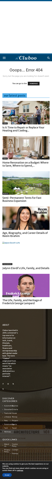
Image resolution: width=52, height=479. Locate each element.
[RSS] (13, 384)
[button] (4, 58)
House (5, 123)
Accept (7, 475)
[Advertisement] (26, 27)
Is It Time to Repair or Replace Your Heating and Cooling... (23, 129)
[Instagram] (8, 384)
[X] (3, 389)
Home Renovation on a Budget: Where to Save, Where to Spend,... (25, 164)
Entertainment (7, 229)
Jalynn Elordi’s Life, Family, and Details (25, 268)
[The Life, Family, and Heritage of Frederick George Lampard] (26, 285)
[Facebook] (3, 384)
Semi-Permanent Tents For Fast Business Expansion (21, 199)
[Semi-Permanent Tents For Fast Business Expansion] (26, 183)
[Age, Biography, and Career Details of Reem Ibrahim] (26, 218)
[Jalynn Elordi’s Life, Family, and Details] (26, 253)
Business (5, 193)
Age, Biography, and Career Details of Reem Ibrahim (25, 234)
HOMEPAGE (34, 83)
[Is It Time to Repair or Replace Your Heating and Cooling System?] (26, 112)
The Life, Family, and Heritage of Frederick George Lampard (22, 302)
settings (20, 470)
